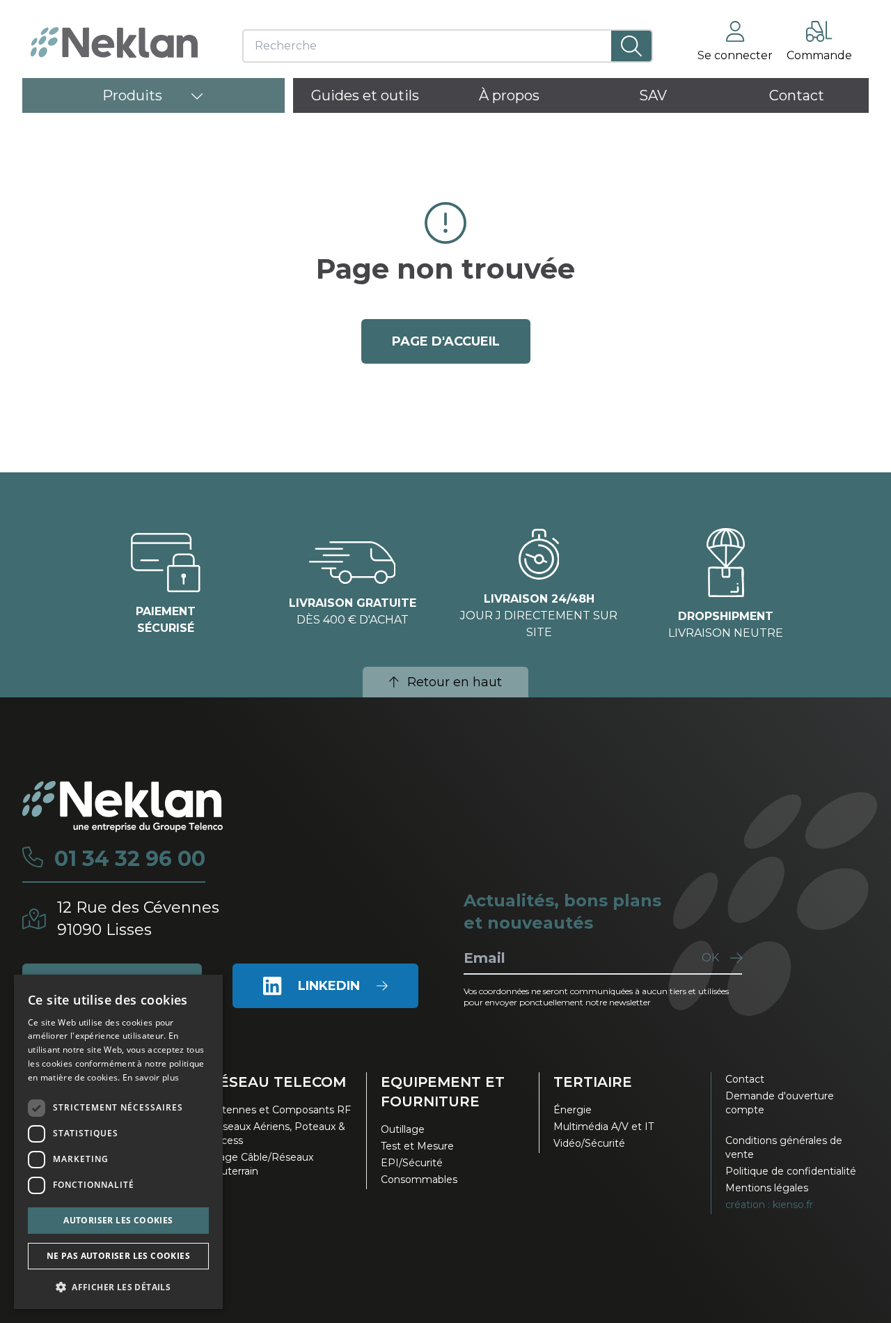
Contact (744, 1079)
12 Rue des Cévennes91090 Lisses (138, 918)
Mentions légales (766, 1188)
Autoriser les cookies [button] (118, 1220)
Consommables (419, 1179)
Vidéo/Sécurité (589, 1143)
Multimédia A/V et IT (603, 1126)
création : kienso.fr (769, 1204)
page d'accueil (446, 341)
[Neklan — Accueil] (114, 42)
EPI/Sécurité (412, 1162)
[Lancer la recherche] (631, 46)
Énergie (572, 1110)
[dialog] (118, 1142)
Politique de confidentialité (790, 1171)
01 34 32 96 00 (129, 859)
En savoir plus (151, 1077)
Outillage (403, 1129)
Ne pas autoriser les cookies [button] (118, 1256)
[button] (118, 1286)
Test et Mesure (417, 1146)
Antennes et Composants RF (280, 1110)
